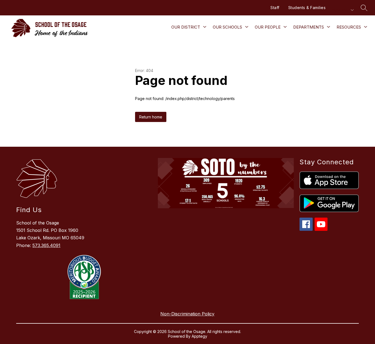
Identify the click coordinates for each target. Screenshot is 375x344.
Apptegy (199, 336)
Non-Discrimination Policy (187, 314)
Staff (274, 7)
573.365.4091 (46, 245)
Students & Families (307, 7)
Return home (150, 117)
